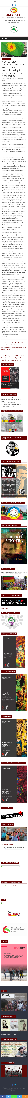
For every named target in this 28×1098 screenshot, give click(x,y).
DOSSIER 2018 (4, 608)
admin (13, 78)
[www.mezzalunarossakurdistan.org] (6, 903)
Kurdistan (21, 78)
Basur (4, 59)
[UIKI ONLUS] (2, 38)
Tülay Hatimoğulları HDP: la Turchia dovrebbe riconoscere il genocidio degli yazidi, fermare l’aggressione (13, 358)
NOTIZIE (8, 59)
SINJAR (3, 80)
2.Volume (9, 1034)
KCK (17, 78)
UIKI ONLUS (14, 14)
